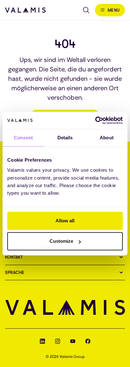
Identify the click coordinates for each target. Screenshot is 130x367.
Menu (114, 10)
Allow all (65, 220)
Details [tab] (65, 137)
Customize (61, 241)
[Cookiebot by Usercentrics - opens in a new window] (95, 120)
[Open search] (86, 10)
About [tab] (107, 137)
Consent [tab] (23, 137)
